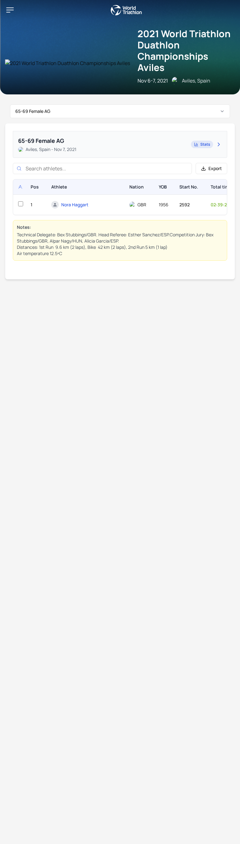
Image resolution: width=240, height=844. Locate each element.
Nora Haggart (74, 205)
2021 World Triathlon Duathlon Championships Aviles (184, 50)
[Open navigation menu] (10, 10)
